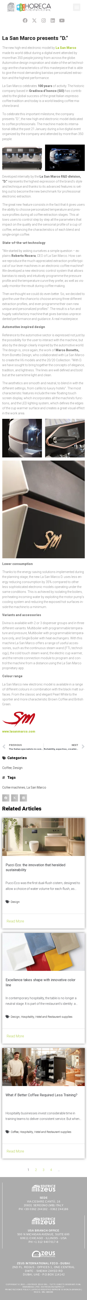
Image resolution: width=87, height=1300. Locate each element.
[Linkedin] (53, 20)
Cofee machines (13, 787)
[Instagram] (43, 20)
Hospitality (27, 1016)
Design (18, 768)
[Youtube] (62, 20)
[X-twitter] (34, 20)
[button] (76, 7)
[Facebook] (25, 20)
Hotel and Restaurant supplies (53, 1016)
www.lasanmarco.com (18, 731)
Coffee (7, 768)
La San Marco (66, 48)
